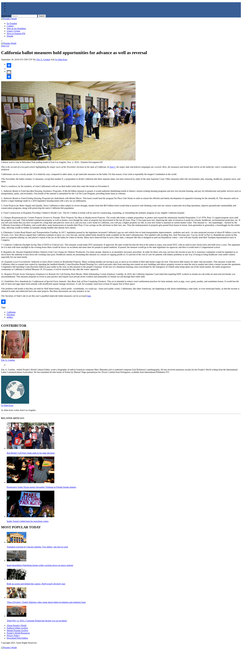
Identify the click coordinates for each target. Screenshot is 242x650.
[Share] (124, 65)
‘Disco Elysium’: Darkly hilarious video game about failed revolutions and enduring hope (46, 602)
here (89, 296)
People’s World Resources (18, 633)
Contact (10, 26)
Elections (11, 314)
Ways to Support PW (16, 33)
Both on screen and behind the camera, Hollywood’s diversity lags (36, 584)
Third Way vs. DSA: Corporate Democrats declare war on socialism (37, 621)
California (11, 312)
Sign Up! (5, 46)
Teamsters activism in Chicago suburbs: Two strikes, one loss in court (37, 547)
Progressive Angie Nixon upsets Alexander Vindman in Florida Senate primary (41, 487)
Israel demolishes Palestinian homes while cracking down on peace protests (40, 565)
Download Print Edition (17, 638)
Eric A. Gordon (43, 59)
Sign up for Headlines (16, 28)
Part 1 (112, 167)
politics (10, 317)
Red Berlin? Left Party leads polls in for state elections (31, 453)
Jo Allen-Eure (61, 59)
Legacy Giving (13, 31)
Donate (10, 36)
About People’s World (16, 625)
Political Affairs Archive (17, 628)
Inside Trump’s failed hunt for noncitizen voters (27, 521)
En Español (12, 23)
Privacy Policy (13, 635)
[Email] (124, 72)
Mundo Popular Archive (17, 630)
